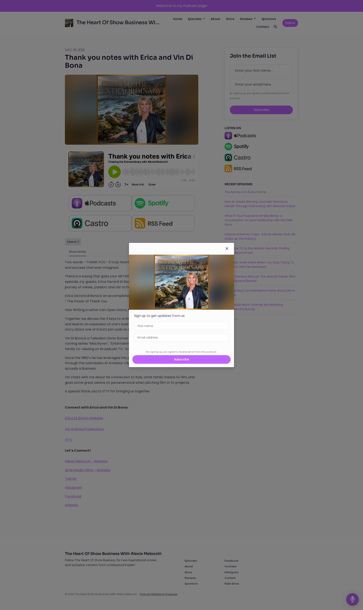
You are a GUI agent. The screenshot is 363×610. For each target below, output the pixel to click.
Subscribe (181, 359)
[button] (227, 248)
